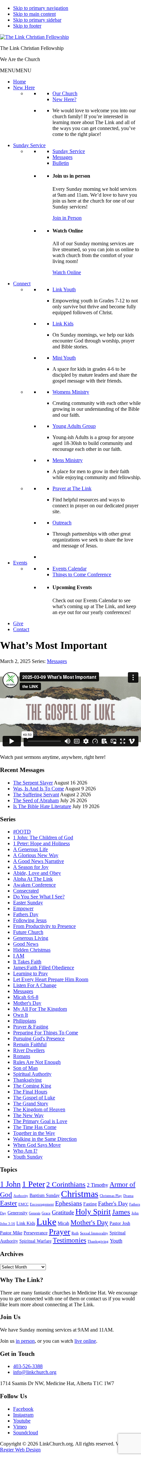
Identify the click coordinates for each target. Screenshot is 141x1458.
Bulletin (60, 163)
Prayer (59, 1231)
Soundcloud (25, 1432)
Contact (21, 629)
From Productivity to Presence (44, 926)
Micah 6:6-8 (25, 997)
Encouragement (42, 1204)
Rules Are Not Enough (37, 1062)
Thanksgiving (27, 1080)
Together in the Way (34, 1133)
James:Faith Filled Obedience (43, 967)
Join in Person (67, 218)
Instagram (23, 1415)
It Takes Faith (27, 961)
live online (85, 1341)
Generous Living (30, 938)
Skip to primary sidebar (37, 20)
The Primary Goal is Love (40, 1121)
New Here (24, 87)
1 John (10, 1184)
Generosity (18, 1212)
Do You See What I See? (39, 896)
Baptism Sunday (45, 1195)
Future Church (28, 932)
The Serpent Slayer (33, 782)
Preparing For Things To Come (45, 1032)
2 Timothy (97, 1185)
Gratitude (63, 1212)
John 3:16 (7, 1224)
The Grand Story (30, 1103)
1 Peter (33, 1184)
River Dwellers (29, 1050)
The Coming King (32, 1086)
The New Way (28, 1115)
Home (19, 81)
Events (20, 562)
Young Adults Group (74, 426)
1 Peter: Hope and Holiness (41, 843)
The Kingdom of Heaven (39, 1109)
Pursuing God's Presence (39, 1038)
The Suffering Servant (36, 794)
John (135, 1213)
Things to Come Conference (81, 574)
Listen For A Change (34, 985)
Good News (25, 944)
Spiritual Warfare (35, 1241)
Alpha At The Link (33, 879)
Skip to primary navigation (40, 8)
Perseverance (36, 1232)
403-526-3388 (28, 1366)
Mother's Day (27, 1003)
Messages (62, 157)
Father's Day (113, 1203)
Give (18, 623)
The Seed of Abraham (36, 800)
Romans (21, 1056)
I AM (18, 956)
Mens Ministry (67, 460)
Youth (116, 1241)
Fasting (90, 1203)
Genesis (34, 1213)
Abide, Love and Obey (37, 873)
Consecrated (26, 891)
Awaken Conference (34, 885)
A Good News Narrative (38, 861)
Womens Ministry (70, 392)
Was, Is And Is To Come (38, 788)
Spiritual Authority (32, 1074)
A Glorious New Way (35, 855)
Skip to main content (34, 14)
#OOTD (22, 831)
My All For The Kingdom (40, 1009)
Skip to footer (27, 26)
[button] (15, 70)
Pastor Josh (120, 1223)
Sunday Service (29, 145)
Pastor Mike (11, 1232)
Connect (21, 283)
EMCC (23, 1204)
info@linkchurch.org (34, 1372)
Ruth (75, 1233)
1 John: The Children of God (43, 837)
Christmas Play (111, 1196)
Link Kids (62, 323)
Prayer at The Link (71, 488)
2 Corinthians (66, 1184)
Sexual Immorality (94, 1233)
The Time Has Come (34, 1127)
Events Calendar (69, 568)
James (121, 1212)
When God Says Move (37, 1145)
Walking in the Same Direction (45, 1139)
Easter (8, 1203)
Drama (128, 1196)
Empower (23, 908)
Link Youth (64, 289)
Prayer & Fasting (30, 1026)
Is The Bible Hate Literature (42, 806)
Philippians (24, 1021)
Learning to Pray (30, 973)
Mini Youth (64, 358)
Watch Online (66, 272)
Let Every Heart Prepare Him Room (50, 979)
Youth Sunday (28, 1157)
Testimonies (69, 1240)
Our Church (64, 93)
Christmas (79, 1194)
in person (25, 1341)
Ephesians (68, 1203)
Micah (63, 1223)
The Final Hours (30, 1091)
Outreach (61, 522)
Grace (46, 1213)
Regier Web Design (20, 1449)
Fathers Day (25, 914)
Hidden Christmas (31, 950)
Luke (46, 1221)
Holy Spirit (93, 1211)
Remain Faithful (30, 1044)
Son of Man (25, 1068)
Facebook (23, 1409)
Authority (20, 1196)
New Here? (64, 99)
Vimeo (20, 1426)
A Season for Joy (31, 867)
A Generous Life (30, 849)
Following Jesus (30, 920)
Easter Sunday (28, 902)
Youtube (21, 1421)
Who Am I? (25, 1151)
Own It (20, 1015)
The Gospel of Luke (34, 1097)
